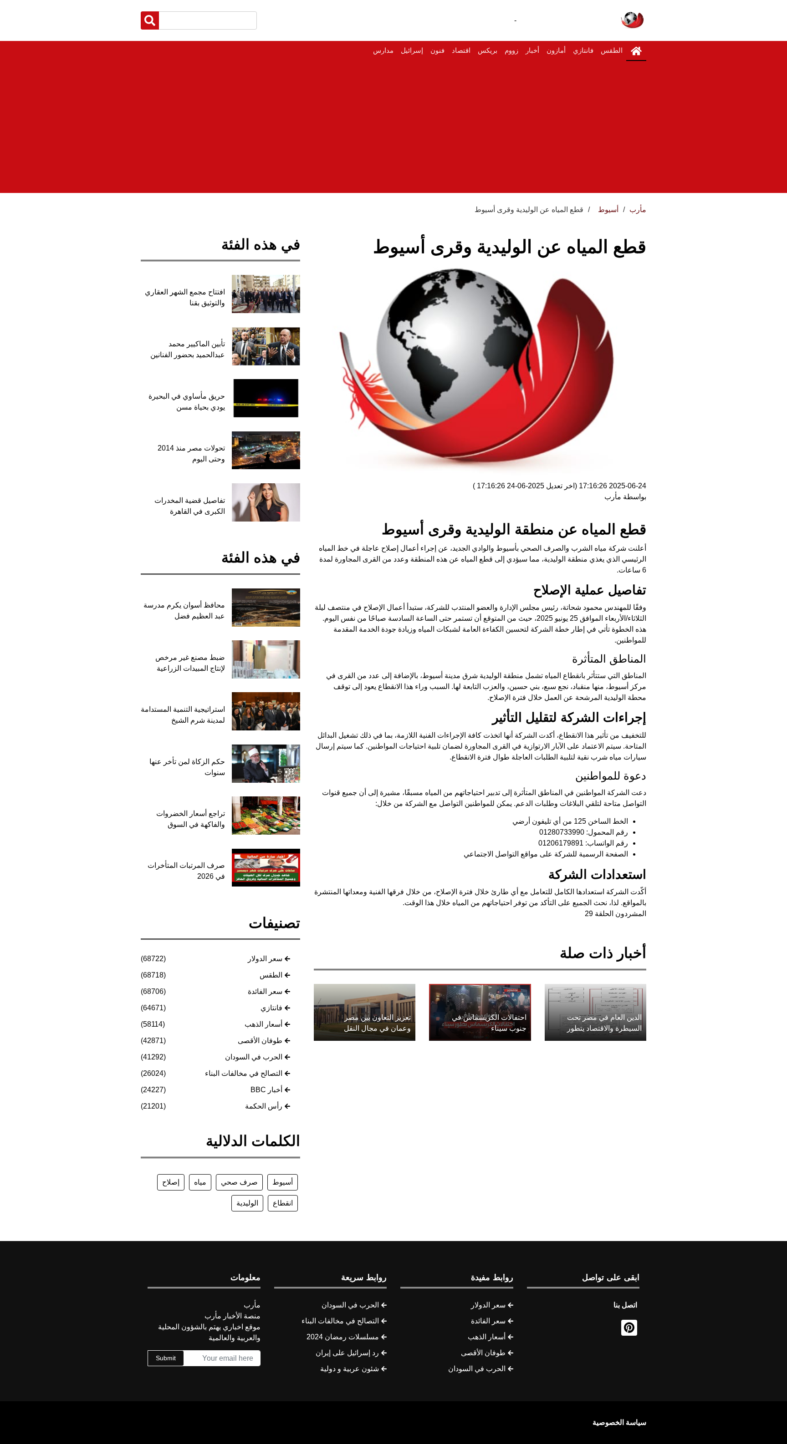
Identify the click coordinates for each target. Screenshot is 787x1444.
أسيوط (282, 1182)
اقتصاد (461, 50)
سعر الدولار (265, 959)
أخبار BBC (266, 1090)
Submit (166, 1358)
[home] (636, 51)
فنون (437, 50)
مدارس (383, 50)
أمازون (556, 50)
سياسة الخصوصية (619, 1422)
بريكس (487, 50)
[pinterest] (629, 1328)
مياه (200, 1182)
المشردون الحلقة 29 (615, 913)
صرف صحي (239, 1182)
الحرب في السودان (253, 1057)
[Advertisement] (393, 129)
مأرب (637, 209)
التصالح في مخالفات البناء (243, 1073)
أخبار (532, 50)
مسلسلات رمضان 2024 (343, 1337)
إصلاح (170, 1182)
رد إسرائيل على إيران (347, 1353)
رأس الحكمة (263, 1106)
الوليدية (247, 1203)
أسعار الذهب (263, 1024)
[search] (150, 20)
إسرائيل (412, 50)
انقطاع (283, 1203)
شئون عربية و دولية (349, 1369)
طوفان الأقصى (260, 1040)
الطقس (612, 50)
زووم (511, 50)
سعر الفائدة (265, 991)
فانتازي (583, 50)
